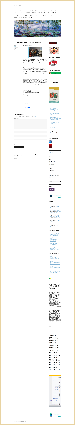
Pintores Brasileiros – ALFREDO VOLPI (54, 233)
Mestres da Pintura (53, 12)
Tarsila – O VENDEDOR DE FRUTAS (54, 234)
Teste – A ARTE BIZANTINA (53, 273)
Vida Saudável (52, 10)
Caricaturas (16, 10)
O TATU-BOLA (51, 261)
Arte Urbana (20, 10)
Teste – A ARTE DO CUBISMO (53, 239)
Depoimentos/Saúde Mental (43, 15)
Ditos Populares (28, 12)
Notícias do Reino (46, 12)
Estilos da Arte (41, 10)
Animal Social (30, 10)
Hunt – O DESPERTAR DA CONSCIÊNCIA (55, 271)
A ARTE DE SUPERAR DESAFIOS (54, 119)
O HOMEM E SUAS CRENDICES (53, 126)
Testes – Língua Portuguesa (53, 15)
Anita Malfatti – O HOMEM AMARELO (54, 249)
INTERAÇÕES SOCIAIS (52, 127)
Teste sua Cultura (40, 12)
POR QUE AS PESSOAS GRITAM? (57, 213)
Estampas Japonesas (17, 15)
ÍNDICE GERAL (30, 17)
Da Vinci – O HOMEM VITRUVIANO (54, 270)
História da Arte (34, 12)
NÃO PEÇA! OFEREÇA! (52, 110)
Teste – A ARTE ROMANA (53, 240)
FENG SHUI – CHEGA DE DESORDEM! (54, 115)
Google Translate (59, 171)
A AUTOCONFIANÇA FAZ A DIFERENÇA (54, 124)
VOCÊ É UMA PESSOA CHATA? (53, 120)
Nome (15, 130)
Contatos (20, 17)
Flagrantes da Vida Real (25, 15)
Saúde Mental (46, 10)
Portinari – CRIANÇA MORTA (53, 243)
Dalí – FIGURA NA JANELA (53, 257)
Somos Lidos (25, 17)
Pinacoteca (15, 49)
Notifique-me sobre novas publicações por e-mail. (20, 145)
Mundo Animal (16, 12)
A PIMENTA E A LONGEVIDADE (54, 117)
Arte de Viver (36, 10)
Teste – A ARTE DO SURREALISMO (54, 235)
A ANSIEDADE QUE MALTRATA (54, 109)
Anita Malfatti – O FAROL (53, 236)
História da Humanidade (34, 15)
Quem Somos (16, 17)
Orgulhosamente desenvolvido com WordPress (20, 421)
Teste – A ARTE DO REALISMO (53, 245)
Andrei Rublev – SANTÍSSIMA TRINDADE (55, 267)
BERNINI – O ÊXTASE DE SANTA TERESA (55, 242)
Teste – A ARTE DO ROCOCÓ (53, 244)
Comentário (16, 118)
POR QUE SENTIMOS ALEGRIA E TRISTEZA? (55, 118)
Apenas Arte (25, 10)
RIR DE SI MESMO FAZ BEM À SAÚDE (54, 121)
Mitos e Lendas (22, 12)
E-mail (15, 134)
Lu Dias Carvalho (16, 47)
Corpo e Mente (57, 10)
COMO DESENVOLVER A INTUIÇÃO (54, 108)
